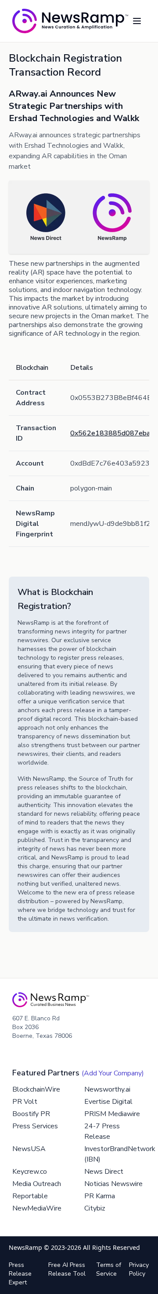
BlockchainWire (36, 1089)
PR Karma (99, 1196)
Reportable (30, 1196)
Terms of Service (108, 1269)
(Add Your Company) (113, 1073)
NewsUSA (29, 1149)
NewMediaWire (36, 1208)
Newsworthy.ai (107, 1089)
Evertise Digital (108, 1101)
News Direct (103, 1171)
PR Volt (24, 1101)
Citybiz (94, 1208)
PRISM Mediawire (112, 1114)
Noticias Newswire (113, 1184)
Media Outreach (36, 1184)
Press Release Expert (20, 1274)
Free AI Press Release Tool (67, 1269)
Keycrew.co (29, 1171)
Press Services (35, 1126)
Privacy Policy (139, 1269)
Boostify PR (31, 1114)
